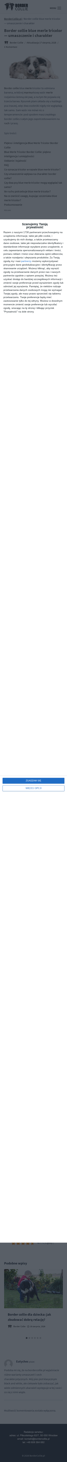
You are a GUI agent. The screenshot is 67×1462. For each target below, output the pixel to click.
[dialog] (33, 731)
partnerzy (26, 261)
